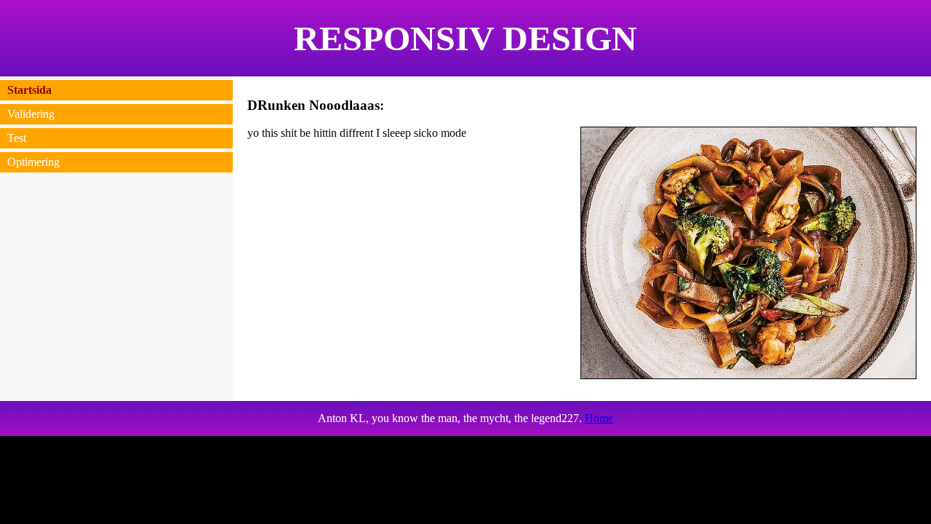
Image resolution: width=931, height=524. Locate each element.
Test (16, 138)
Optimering (33, 162)
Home (599, 418)
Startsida (29, 90)
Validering (31, 114)
